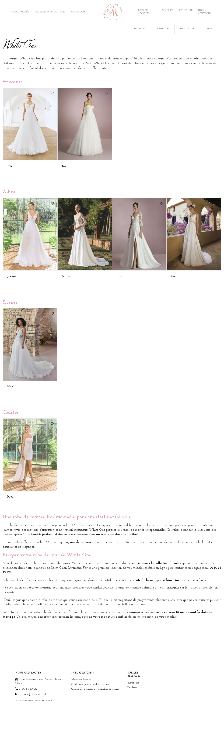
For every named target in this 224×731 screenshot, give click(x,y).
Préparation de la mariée (50, 12)
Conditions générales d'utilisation (90, 684)
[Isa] (84, 124)
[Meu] (30, 454)
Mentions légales (81, 679)
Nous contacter (205, 12)
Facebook (132, 687)
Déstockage (185, 10)
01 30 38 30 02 (27, 689)
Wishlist (167, 10)
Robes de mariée (20, 12)
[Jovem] (30, 234)
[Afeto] (30, 124)
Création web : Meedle (43, 701)
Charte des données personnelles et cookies (95, 689)
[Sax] (194, 234)
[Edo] (139, 234)
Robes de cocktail (143, 12)
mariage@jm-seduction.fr (32, 694)
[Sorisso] (84, 234)
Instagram (133, 683)
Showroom (78, 12)
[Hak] (30, 344)
